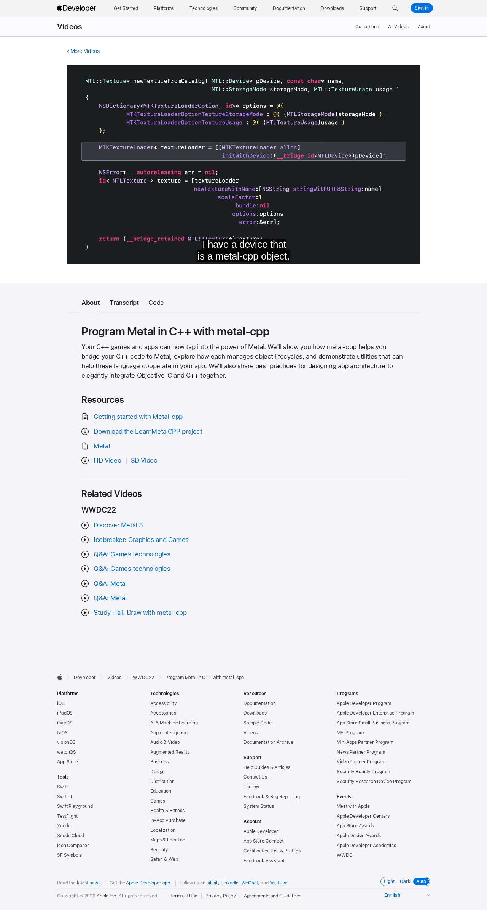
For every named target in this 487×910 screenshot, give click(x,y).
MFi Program (350, 732)
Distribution (162, 781)
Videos (69, 26)
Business (159, 761)
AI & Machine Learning (173, 723)
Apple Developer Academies (366, 845)
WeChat (249, 883)
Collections (367, 26)
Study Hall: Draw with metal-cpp (140, 612)
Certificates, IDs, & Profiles (272, 851)
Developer (85, 677)
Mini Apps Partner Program (365, 742)
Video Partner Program (361, 761)
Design (157, 771)
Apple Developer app (148, 883)
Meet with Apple (353, 806)
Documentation (259, 703)
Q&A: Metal (110, 583)
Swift (62, 787)
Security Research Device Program (374, 781)
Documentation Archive (268, 742)
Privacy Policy (220, 896)
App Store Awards (355, 825)
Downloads (255, 713)
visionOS (66, 742)
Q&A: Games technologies (132, 554)
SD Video (144, 460)
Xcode (63, 825)
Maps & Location (167, 840)
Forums (251, 787)
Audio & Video (165, 742)
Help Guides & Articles (267, 767)
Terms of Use (183, 896)
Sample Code (258, 723)
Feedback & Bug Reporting (272, 796)
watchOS (66, 752)
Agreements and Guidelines (272, 896)
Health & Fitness (167, 810)
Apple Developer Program (364, 703)
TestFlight (67, 816)
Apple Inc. (107, 896)
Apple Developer (261, 831)
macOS (64, 723)
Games (157, 801)
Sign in (422, 8)
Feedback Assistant (264, 861)
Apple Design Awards (359, 835)
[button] (395, 8)
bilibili (212, 883)
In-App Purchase (168, 820)
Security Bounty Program (363, 771)
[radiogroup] (405, 881)
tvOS (62, 732)
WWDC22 (143, 677)
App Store (67, 761)
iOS (61, 703)
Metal (102, 446)
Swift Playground (75, 806)
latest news (88, 883)
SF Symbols (69, 855)
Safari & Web (164, 859)
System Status (259, 806)
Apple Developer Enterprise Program (375, 713)
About (424, 26)
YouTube (279, 883)
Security (159, 849)
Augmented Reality (170, 752)
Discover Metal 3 (118, 525)
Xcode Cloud (70, 835)
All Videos (398, 26)
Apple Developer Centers (363, 816)
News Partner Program (361, 752)
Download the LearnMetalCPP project (148, 431)
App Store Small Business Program (373, 723)
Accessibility (163, 703)
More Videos (85, 51)
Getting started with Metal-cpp (138, 416)
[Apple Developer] (77, 8)
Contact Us (255, 777)
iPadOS (65, 713)
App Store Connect (263, 841)
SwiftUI (64, 796)
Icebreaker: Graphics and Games (141, 539)
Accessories (163, 713)
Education (160, 791)
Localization (163, 830)
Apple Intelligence (169, 732)
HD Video (107, 460)
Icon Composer (73, 845)
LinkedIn (230, 883)
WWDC (345, 855)
